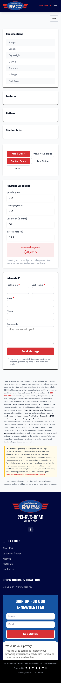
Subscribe (30, 634)
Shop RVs (8, 548)
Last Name (38, 284)
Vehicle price (13, 192)
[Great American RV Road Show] (15, 5)
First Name (13, 284)
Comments (12, 324)
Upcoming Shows (12, 553)
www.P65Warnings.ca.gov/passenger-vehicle (26, 474)
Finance (7, 559)
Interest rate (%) (15, 231)
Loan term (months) (17, 218)
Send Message (31, 351)
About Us (8, 564)
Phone (10, 311)
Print (54, 18)
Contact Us (8, 569)
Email (10, 298)
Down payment (14, 205)
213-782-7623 (43, 6)
